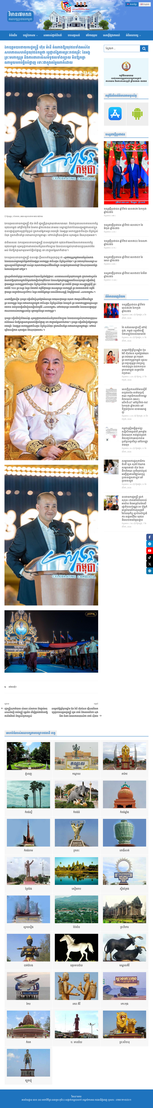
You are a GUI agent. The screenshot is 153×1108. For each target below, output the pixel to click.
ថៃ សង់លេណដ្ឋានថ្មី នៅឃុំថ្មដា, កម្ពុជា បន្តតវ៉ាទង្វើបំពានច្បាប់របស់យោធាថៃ (134, 331)
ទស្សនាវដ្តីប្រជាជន (115, 134)
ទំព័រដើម (13, 35)
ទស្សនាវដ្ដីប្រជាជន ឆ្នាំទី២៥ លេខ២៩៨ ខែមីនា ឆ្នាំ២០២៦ (125, 275)
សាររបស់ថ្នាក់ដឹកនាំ (52, 35)
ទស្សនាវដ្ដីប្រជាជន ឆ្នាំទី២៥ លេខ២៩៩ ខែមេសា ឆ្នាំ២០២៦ (123, 259)
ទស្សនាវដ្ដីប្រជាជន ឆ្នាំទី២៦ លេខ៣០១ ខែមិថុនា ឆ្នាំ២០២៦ (123, 227)
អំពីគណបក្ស (132, 35)
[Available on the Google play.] (137, 114)
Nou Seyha (38, 216)
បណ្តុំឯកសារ (29, 35)
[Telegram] (149, 544)
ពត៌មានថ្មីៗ (12, 687)
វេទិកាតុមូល (91, 35)
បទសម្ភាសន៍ (74, 35)
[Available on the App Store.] (115, 114)
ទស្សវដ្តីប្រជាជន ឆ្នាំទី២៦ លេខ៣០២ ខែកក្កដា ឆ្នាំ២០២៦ (125, 210)
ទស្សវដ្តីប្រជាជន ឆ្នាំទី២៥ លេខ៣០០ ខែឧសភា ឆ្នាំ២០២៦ (125, 243)
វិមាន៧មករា (20, 14)
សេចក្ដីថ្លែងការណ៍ (111, 35)
